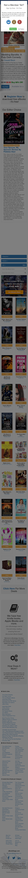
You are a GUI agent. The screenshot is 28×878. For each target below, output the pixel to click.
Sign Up (14, 29)
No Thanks (21, 29)
